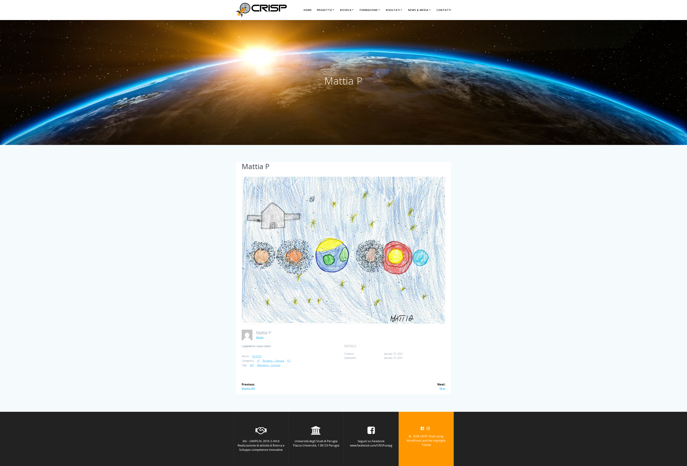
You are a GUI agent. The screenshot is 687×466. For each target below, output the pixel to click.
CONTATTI (444, 10)
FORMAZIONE (369, 10)
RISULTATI (393, 10)
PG (288, 360)
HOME (308, 10)
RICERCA (346, 10)
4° (258, 360)
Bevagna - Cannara (273, 360)
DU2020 (256, 356)
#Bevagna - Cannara (268, 365)
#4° (252, 365)
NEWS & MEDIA (418, 10)
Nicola (259, 337)
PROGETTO (324, 10)
